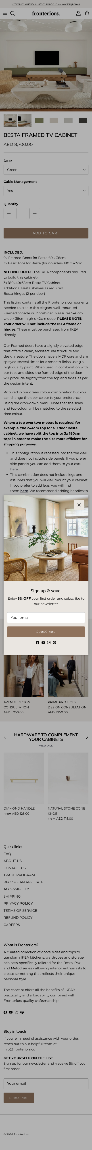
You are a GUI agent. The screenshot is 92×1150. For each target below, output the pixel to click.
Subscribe (46, 631)
